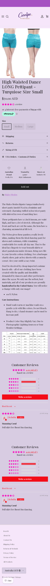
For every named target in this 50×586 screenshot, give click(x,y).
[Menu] (3, 16)
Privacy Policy (8, 553)
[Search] (8, 16)
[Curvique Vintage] (25, 16)
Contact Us (7, 540)
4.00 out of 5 (32, 370)
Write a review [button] (25, 397)
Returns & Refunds (10, 549)
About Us (6, 535)
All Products (7, 562)
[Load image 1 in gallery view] (25, 53)
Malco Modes (11, 194)
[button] (8, 104)
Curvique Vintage (14, 577)
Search (6, 531)
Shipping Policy (9, 544)
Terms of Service (9, 557)
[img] (8, 413)
